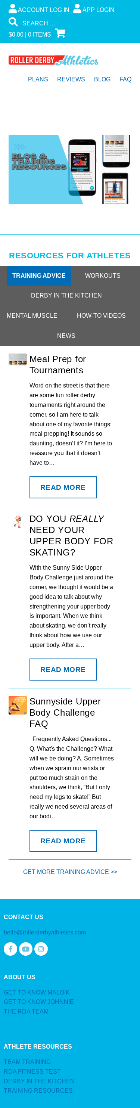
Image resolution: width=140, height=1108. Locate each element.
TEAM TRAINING (27, 1062)
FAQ (125, 79)
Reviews (71, 79)
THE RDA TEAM (26, 1011)
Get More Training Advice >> (70, 872)
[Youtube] (25, 949)
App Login (98, 10)
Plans (38, 79)
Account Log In (43, 10)
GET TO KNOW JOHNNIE (39, 1002)
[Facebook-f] (10, 949)
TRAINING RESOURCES (38, 1090)
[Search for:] (65, 23)
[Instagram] (41, 949)
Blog (102, 79)
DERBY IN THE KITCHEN (39, 1081)
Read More (63, 487)
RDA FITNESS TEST (32, 1071)
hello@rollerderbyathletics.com (45, 932)
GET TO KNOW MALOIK (37, 992)
